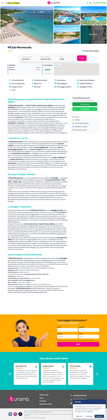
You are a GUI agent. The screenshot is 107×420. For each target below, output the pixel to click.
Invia (78, 344)
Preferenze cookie (41, 417)
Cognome (82, 327)
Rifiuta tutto (79, 416)
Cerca (82, 58)
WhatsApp (85, 109)
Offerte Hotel (43, 395)
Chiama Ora (85, 104)
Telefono (60, 334)
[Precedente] (10, 373)
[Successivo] (97, 373)
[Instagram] (15, 414)
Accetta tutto (99, 416)
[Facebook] (10, 414)
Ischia (41, 398)
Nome (59, 327)
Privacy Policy (27, 417)
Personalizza (89, 416)
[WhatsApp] (87, 3)
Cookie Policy (34, 417)
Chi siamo (42, 401)
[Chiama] (91, 2)
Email (81, 334)
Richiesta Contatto (45, 404)
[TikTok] (20, 414)
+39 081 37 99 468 (99, 3)
